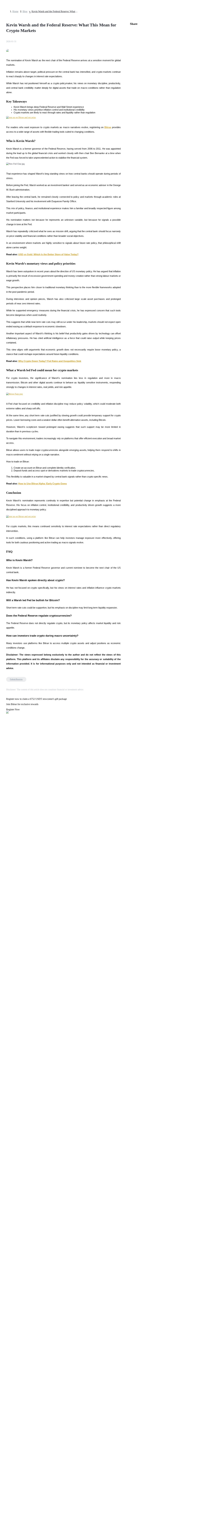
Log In (4, 871)
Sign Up (11, 872)
